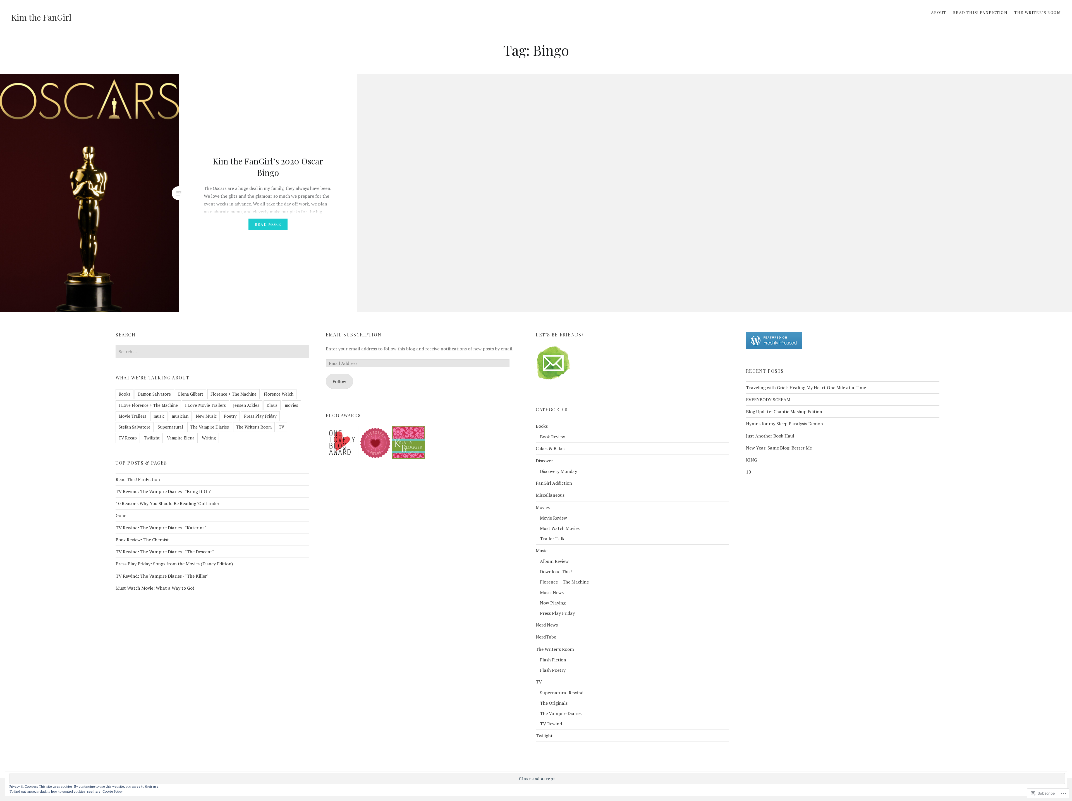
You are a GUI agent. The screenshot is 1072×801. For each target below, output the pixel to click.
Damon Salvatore (154, 394)
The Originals (554, 703)
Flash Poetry (553, 670)
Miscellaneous (550, 495)
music (159, 416)
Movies (543, 507)
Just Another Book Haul (770, 436)
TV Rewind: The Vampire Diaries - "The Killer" (162, 576)
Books (124, 394)
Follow (339, 381)
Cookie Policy (112, 791)
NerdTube (546, 637)
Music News (552, 592)
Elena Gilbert (190, 394)
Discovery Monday (558, 471)
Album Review (554, 561)
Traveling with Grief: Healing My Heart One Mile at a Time (806, 387)
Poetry (230, 416)
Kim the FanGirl (41, 17)
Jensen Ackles (246, 405)
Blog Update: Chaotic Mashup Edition (784, 411)
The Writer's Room (254, 427)
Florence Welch (278, 394)
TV (281, 427)
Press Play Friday (260, 416)
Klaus (272, 405)
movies (291, 405)
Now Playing (553, 603)
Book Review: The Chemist (142, 540)
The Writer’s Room (1037, 12)
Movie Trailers (132, 416)
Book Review (552, 437)
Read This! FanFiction (980, 12)
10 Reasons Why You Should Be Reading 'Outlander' (168, 503)
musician (180, 416)
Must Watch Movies (560, 528)
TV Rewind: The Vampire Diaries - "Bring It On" (164, 491)
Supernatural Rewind (561, 693)
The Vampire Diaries (209, 427)
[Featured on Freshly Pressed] (774, 347)
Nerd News (547, 625)
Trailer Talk (552, 538)
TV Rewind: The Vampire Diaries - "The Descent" (165, 552)
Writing (209, 438)
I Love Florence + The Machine (148, 405)
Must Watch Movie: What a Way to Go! (155, 588)
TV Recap (128, 438)
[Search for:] (212, 351)
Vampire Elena (181, 438)
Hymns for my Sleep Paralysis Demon (784, 423)
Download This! (556, 571)
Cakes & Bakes (550, 448)
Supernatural (170, 427)
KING (751, 460)
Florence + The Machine (233, 394)
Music (541, 550)
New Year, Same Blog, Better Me (779, 448)
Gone (121, 515)
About (938, 12)
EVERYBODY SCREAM (768, 399)
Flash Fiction (553, 660)
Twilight (152, 438)
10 (748, 472)
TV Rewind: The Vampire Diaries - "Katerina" (161, 528)
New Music (206, 416)
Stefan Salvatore (134, 427)
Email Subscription (354, 335)
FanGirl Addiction (554, 483)
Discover (544, 461)
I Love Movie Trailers (205, 405)
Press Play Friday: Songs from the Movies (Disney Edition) (174, 564)
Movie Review (553, 518)
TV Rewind (551, 724)
